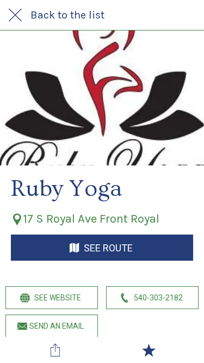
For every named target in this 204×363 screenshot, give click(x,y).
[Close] (15, 15)
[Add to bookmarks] (148, 350)
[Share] (55, 350)
